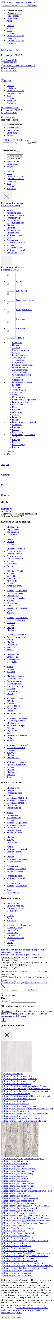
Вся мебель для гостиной (24, 422)
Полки (10, 566)
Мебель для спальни (16, 635)
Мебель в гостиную (16, 242)
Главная (10, 25)
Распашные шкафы (25, 300)
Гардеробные (13, 220)
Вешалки (16, 417)
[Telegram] (36, 982)
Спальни (20, 338)
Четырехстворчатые (21, 375)
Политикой (29, 1014)
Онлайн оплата (8, 511)
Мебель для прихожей (17, 590)
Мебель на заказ (15, 10)
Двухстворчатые (20, 370)
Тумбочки (17, 387)
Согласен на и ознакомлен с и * (26, 1013)
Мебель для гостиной (17, 798)
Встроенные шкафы (16, 240)
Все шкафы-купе (20, 355)
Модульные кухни (20, 350)
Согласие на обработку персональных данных (23, 957)
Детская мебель (14, 830)
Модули (16, 352)
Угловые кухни (14, 218)
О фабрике (12, 88)
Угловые (16, 347)
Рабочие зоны (13, 230)
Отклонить (16, 1317)
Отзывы (10, 33)
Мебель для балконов (17, 803)
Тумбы (10, 238)
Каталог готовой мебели (18, 925)
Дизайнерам (12, 18)
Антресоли (17, 392)
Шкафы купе (13, 527)
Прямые (16, 345)
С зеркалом (17, 362)
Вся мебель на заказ (10, 205)
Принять (5, 1317)
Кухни (10, 210)
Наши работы (13, 16)
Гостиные (20, 328)
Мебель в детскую (15, 223)
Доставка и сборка (15, 40)
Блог (9, 28)
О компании (12, 911)
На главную (6, 509)
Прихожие (11, 228)
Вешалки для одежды (17, 608)
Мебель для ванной (16, 250)
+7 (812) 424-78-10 (9, 140)
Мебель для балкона (16, 215)
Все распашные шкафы (23, 365)
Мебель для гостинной (17, 617)
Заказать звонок (9, 63)
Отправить (6, 1011)
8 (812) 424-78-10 (9, 70)
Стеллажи (17, 424)
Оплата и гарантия (15, 35)
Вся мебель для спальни (23, 434)
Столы (15, 395)
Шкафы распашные (16, 549)
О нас (9, 30)
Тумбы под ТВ (19, 390)
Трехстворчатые (19, 372)
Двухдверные (18, 357)
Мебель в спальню (15, 235)
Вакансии (11, 38)
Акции (10, 21)
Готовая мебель (14, 13)
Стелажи (11, 622)
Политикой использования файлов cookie (24, 1015)
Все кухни (17, 342)
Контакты (11, 43)
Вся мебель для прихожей (24, 400)
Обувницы (12, 252)
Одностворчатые (20, 367)
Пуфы (15, 419)
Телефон (5, 1001)
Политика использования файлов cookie (20, 955)
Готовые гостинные (16, 620)
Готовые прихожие (21, 402)
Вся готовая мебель (10, 270)
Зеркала (10, 613)
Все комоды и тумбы (22, 382)
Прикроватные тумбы (17, 637)
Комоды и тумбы (24, 309)
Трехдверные (18, 360)
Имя (3, 998)
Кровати (16, 447)
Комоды (10, 245)
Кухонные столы (20, 397)
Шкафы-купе (13, 233)
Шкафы (10, 225)
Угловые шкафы (14, 247)
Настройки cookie (9, 960)
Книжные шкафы (15, 213)
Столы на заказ (14, 808)
